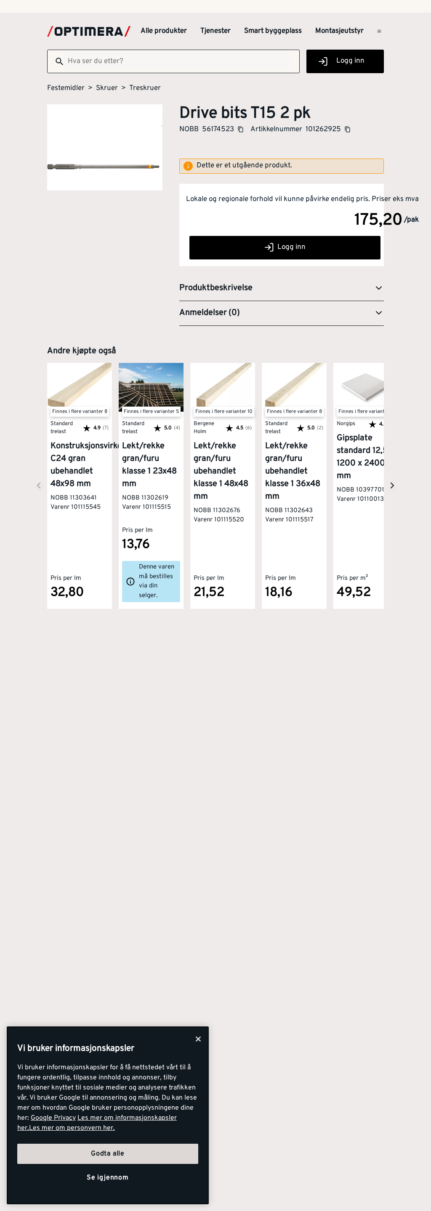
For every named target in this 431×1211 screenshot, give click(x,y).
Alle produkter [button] (164, 31)
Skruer (107, 88)
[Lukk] (198, 1039)
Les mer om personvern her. (72, 1128)
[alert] (281, 166)
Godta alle (108, 1154)
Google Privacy (53, 1118)
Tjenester (215, 31)
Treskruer (145, 88)
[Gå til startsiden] (88, 31)
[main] (108, 1115)
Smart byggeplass (273, 31)
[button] (281, 288)
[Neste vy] (39, 486)
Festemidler (66, 88)
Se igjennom (108, 1178)
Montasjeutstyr (339, 31)
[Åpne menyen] (379, 31)
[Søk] (56, 61)
